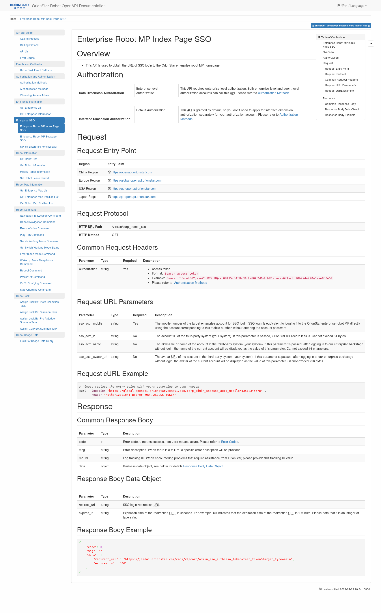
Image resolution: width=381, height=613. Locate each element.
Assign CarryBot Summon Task (38, 328)
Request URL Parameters (340, 85)
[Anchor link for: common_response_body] (156, 419)
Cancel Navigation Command (38, 222)
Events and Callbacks (29, 64)
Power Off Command (32, 277)
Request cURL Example (339, 90)
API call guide (24, 32)
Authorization (331, 57)
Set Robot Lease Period (34, 178)
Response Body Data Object (342, 109)
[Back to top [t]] (371, 43)
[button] (352, 5)
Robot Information (26, 153)
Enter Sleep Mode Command (37, 254)
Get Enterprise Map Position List (39, 197)
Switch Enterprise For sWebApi (38, 146)
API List (24, 51)
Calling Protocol (29, 45)
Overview (328, 52)
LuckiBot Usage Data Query (36, 341)
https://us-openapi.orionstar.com (134, 188)
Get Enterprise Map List (34, 190)
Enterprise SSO (25, 120)
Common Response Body (340, 104)
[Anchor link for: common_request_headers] (161, 246)
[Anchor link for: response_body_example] (155, 529)
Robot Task (23, 296)
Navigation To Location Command (40, 215)
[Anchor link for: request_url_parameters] (156, 301)
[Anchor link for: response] (117, 406)
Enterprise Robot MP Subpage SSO (38, 138)
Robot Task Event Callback (36, 70)
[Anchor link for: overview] (114, 53)
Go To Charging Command (36, 283)
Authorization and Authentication (35, 76)
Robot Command (26, 209)
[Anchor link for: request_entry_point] (139, 150)
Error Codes (27, 57)
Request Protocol (335, 74)
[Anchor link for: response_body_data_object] (164, 478)
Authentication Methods (34, 89)
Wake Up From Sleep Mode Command (36, 262)
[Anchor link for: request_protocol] (131, 213)
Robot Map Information (29, 184)
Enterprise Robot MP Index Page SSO (42, 18)
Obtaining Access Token (34, 95)
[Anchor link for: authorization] (127, 74)
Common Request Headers (341, 79)
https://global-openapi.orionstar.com (137, 180)
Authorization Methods (33, 82)
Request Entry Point (337, 68)
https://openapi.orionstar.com (132, 172)
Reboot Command (31, 270)
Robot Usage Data (27, 335)
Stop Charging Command (35, 289)
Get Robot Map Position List (36, 203)
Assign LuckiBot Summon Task (38, 312)
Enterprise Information (29, 101)
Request (328, 63)
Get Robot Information (33, 165)
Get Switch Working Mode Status (39, 247)
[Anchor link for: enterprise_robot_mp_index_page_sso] (215, 38)
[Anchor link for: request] (110, 136)
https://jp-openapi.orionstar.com (134, 196)
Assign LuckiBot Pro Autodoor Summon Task (38, 320)
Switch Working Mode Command (39, 241)
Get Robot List (28, 159)
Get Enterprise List (31, 107)
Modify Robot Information (35, 171)
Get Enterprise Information (35, 114)
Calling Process (29, 38)
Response (329, 98)
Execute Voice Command (35, 228)
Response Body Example (340, 115)
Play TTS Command (32, 234)
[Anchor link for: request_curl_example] (151, 373)
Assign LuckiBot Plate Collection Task (39, 303)
